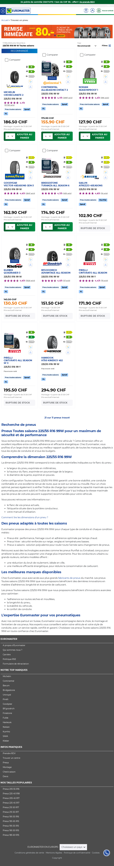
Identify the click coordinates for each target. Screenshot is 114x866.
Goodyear (7, 704)
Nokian (6, 727)
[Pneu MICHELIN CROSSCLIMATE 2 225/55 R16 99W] (15, 75)
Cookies (96, 852)
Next (110, 31)
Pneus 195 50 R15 (11, 830)
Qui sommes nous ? (12, 650)
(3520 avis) (30, 281)
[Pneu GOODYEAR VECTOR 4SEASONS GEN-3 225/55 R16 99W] (15, 166)
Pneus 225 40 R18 (11, 793)
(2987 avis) (67, 98)
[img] (30, 81)
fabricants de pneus (69, 578)
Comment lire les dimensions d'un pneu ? (24, 517)
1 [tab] (55, 35)
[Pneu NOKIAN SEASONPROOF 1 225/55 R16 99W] (90, 70)
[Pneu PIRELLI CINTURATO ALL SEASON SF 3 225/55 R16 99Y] (15, 341)
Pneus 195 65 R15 (11, 821)
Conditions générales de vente (29, 852)
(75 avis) (104, 281)
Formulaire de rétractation (16, 664)
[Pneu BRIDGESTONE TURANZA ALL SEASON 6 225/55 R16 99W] (52, 166)
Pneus (6, 762)
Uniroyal (7, 694)
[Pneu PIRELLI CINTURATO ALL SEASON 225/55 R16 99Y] (90, 253)
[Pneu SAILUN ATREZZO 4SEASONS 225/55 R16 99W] (90, 166)
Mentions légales (54, 852)
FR (108, 5)
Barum (6, 685)
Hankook (7, 722)
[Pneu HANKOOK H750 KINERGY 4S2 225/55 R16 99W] (52, 341)
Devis (5, 776)
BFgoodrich (8, 708)
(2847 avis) (30, 193)
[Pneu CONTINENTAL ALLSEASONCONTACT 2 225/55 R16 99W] (52, 68)
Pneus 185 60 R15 (11, 835)
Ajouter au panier (24, 136)
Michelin (7, 676)
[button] (106, 45)
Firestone (7, 713)
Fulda (5, 718)
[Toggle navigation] (3, 10)
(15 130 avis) (9, 105)
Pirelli (5, 699)
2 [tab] (59, 35)
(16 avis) (104, 193)
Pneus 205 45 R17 (11, 798)
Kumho (6, 731)
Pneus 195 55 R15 (11, 826)
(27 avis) (66, 281)
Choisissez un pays (72, 847)
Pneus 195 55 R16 (11, 816)
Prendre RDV (9, 753)
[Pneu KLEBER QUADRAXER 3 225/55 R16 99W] (15, 251)
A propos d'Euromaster (14, 645)
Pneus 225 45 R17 (11, 803)
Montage (7, 767)
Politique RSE (9, 659)
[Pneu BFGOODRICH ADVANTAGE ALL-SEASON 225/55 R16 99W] (52, 253)
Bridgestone (9, 690)
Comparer (14, 59)
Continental (8, 681)
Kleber (6, 741)
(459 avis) (67, 193)
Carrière (7, 654)
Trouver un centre (11, 758)
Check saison (9, 772)
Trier (79, 43)
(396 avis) (105, 98)
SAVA (5, 736)
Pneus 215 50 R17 (11, 807)
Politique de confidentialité (77, 852)
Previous (3, 31)
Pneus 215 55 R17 (11, 812)
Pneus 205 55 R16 (11, 789)
